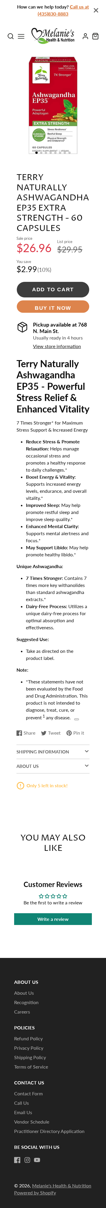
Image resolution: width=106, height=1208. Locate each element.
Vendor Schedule (31, 1121)
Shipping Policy (30, 1057)
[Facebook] (17, 1160)
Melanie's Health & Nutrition (61, 1185)
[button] (36, 153)
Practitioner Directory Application (49, 1131)
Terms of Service (31, 1066)
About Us (24, 993)
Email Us (23, 1112)
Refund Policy (28, 1038)
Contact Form (28, 1093)
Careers (22, 1011)
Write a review (53, 919)
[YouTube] (37, 1160)
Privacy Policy (28, 1048)
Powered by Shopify (35, 1192)
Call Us (21, 1103)
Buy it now (53, 308)
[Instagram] (27, 1160)
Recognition (26, 1002)
